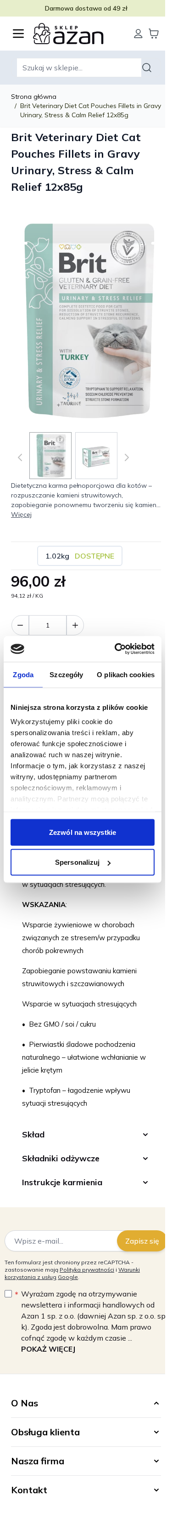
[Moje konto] (138, 33)
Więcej (21, 514)
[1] (75, 625)
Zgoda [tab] (23, 674)
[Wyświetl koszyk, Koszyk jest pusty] (153, 33)
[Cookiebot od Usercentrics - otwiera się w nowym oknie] (116, 649)
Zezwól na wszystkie (82, 832)
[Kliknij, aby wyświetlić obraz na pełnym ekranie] (86, 319)
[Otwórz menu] (18, 33)
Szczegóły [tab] (66, 674)
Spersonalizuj (77, 862)
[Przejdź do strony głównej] (78, 33)
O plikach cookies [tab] (126, 674)
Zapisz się (135, 1243)
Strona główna (33, 96)
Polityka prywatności (87, 1271)
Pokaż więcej (48, 1351)
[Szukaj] (148, 67)
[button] (82, 1405)
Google (68, 1279)
